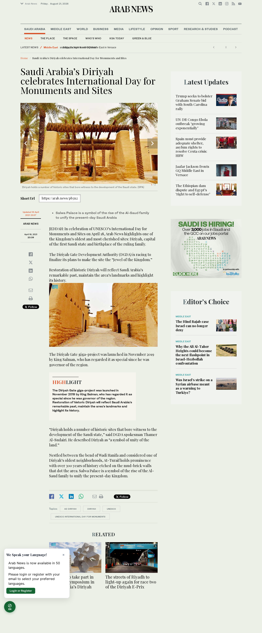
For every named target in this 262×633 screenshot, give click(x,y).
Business (100, 29)
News (28, 38)
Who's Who (93, 38)
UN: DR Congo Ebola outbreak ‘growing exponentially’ (192, 123)
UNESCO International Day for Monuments (80, 516)
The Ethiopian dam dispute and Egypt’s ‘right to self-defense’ (95, 47)
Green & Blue (141, 38)
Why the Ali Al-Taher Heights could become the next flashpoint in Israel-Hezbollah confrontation (194, 354)
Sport (173, 29)
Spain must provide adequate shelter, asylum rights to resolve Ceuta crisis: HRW (191, 147)
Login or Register (21, 590)
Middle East (61, 29)
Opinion (156, 29)
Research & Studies (201, 29)
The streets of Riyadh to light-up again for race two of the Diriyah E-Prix (130, 581)
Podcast (230, 29)
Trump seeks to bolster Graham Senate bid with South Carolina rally (194, 102)
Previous (25, 143)
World (82, 29)
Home (24, 58)
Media (119, 29)
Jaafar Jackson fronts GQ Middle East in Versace (192, 170)
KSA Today (117, 38)
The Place (48, 38)
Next (152, 143)
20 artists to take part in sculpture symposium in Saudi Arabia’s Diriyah (71, 581)
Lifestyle (137, 29)
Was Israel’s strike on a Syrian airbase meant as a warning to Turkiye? (194, 385)
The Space (70, 38)
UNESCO (111, 509)
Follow (32, 307)
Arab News (31, 3)
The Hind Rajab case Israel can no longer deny (192, 325)
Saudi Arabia (34, 29)
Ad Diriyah (70, 509)
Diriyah (91, 509)
